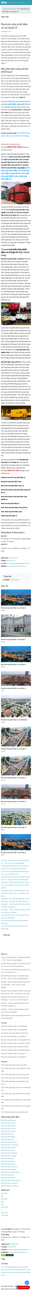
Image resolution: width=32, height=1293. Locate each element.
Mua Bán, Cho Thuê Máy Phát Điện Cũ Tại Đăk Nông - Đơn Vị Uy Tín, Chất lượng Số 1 (15, 998)
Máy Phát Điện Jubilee (8, 1131)
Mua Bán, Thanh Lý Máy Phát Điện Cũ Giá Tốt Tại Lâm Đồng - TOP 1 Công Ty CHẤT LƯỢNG (15, 885)
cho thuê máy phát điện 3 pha (11, 1267)
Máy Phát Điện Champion (9, 1183)
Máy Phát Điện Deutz (8, 1150)
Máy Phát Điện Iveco (8, 1175)
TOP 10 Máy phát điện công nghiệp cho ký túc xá (15, 1082)
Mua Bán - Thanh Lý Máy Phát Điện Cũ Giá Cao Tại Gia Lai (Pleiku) (15, 1010)
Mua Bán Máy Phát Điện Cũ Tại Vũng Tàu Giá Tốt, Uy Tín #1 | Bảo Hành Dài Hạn (15, 965)
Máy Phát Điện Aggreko (9, 1169)
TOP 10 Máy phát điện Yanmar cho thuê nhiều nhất (16, 1089)
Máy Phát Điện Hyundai (8, 1156)
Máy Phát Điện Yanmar (8, 1123)
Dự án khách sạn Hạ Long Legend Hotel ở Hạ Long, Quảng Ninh (15, 1017)
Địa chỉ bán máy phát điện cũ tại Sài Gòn (14, 1033)
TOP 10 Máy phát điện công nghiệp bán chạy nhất (15, 1070)
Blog (11, 9)
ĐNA (4, 2)
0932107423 (13, 558)
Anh (2, 1204)
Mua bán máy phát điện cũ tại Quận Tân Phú (15, 1043)
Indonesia (4, 1212)
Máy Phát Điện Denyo (8, 1161)
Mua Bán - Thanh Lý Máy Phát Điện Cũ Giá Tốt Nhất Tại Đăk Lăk (15, 1004)
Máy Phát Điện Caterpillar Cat (11, 1180)
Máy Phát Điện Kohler (8, 1178)
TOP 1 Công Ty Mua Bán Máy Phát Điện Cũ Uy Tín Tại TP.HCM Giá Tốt (16, 971)
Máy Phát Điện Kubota (8, 1120)
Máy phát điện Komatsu (9, 1142)
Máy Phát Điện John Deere (9, 1145)
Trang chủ (5, 9)
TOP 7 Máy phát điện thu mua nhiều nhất (14, 1112)
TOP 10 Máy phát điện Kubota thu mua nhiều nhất (15, 1107)
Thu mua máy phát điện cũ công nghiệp (14, 1029)
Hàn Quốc (4, 1199)
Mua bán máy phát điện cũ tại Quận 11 (13, 1053)
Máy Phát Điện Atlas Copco (10, 1172)
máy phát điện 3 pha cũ (16, 1270)
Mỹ (2, 1196)
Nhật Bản (4, 1193)
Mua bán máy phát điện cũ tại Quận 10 (13, 1057)
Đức (2, 1201)
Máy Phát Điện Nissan (8, 1126)
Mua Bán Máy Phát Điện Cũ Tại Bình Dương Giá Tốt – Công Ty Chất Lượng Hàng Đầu (15, 977)
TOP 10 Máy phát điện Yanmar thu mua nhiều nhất (15, 1095)
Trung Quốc (5, 1215)
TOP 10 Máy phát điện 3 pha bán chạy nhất (15, 1074)
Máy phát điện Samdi (8, 1164)
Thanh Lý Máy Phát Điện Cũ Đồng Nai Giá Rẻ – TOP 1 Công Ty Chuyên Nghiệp (15, 959)
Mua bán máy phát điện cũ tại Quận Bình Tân (15, 1040)
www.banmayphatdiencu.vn (16, 566)
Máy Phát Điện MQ (7, 1134)
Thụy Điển (4, 1207)
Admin (9, 31)
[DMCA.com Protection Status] (7, 1255)
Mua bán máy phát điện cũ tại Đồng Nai (14, 1026)
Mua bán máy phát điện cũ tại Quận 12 (13, 1036)
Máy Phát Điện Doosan (8, 1147)
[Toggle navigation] (28, 2)
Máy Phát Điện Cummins (9, 1167)
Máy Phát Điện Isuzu (7, 1139)
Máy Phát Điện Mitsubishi (9, 1153)
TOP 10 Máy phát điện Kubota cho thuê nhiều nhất (16, 1101)
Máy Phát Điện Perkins (8, 1128)
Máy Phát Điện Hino (7, 1158)
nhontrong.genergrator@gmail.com (18, 563)
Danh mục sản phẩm (16, 2)
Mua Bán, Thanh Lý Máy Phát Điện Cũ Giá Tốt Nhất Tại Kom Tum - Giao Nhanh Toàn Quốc (15, 893)
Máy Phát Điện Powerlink (9, 1186)
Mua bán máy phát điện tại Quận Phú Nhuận (15, 1050)
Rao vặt (16, 9)
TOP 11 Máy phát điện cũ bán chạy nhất (14, 1065)
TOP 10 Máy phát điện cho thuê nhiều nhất (15, 1078)
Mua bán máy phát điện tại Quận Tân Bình (14, 1047)
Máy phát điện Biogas (8, 1137)
